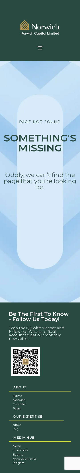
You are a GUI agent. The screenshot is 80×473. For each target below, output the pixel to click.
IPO (16, 429)
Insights (18, 463)
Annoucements (24, 458)
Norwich (19, 400)
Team (17, 408)
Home (17, 395)
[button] (40, 47)
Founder (19, 404)
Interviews (21, 450)
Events (18, 454)
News (17, 446)
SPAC (17, 425)
